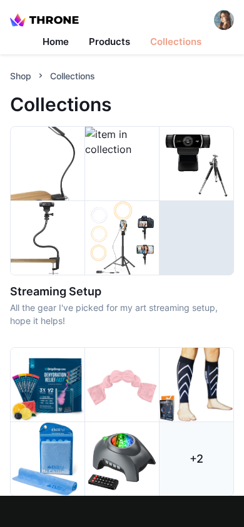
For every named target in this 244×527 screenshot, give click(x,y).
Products (109, 41)
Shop (20, 76)
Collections (175, 41)
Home (56, 41)
